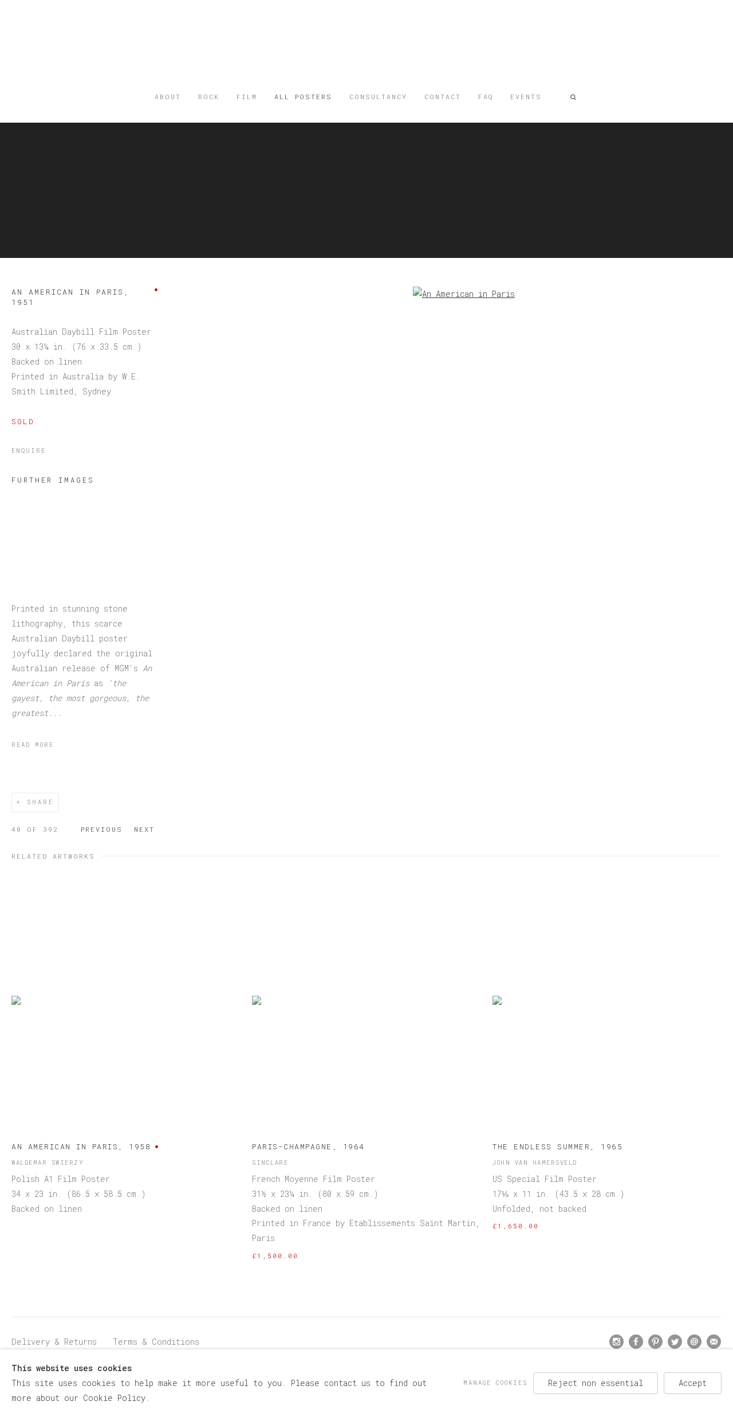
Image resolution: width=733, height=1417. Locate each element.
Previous (102, 829)
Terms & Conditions (156, 1341)
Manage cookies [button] (495, 1383)
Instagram (616, 1341)
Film (247, 96)
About (168, 96)
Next (144, 829)
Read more (32, 745)
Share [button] (40, 802)
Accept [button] (693, 1382)
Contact (442, 96)
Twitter (675, 1341)
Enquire (28, 451)
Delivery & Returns (54, 1341)
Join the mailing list (714, 1341)
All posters (303, 96)
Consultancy (378, 96)
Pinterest (655, 1341)
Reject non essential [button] (595, 1382)
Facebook (636, 1341)
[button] (574, 97)
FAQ (485, 96)
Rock (208, 96)
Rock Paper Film (366, 47)
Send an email (694, 1341)
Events (526, 96)
